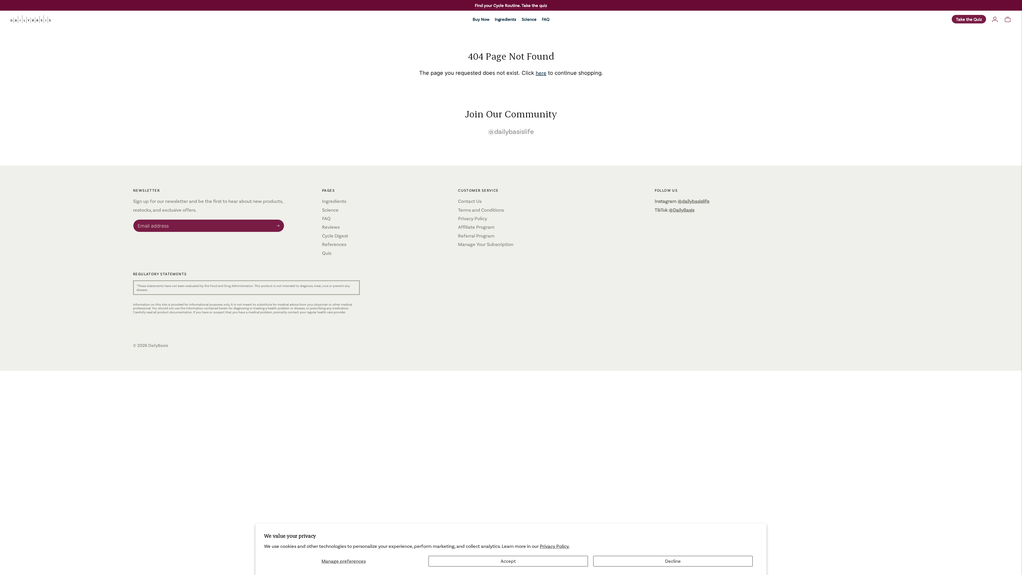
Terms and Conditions (481, 210)
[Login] (995, 19)
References (334, 244)
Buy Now (481, 19)
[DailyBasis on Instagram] (136, 330)
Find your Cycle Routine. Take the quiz (511, 5)
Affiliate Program (476, 227)
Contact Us (469, 201)
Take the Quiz (969, 19)
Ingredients (505, 19)
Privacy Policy (472, 218)
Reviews (331, 227)
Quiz (326, 253)
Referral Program (476, 236)
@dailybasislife (511, 131)
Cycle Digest (335, 236)
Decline (673, 561)
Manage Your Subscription (485, 244)
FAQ (545, 19)
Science (529, 19)
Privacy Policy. (555, 546)
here (541, 72)
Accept (508, 561)
